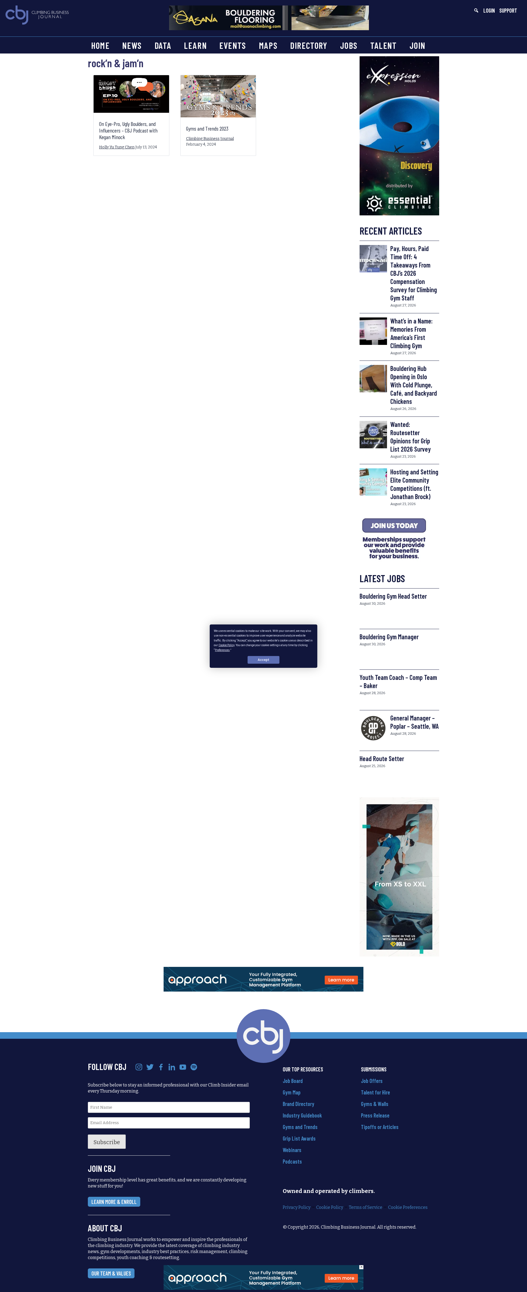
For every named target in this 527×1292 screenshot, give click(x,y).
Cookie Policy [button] (226, 645)
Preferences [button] (222, 649)
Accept (263, 660)
